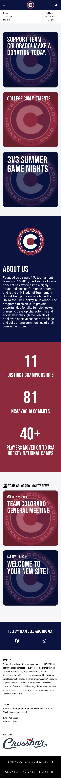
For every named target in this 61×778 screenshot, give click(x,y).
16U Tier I (49, 19)
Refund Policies (11, 772)
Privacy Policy (29, 772)
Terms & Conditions (47, 772)
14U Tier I (7, 19)
